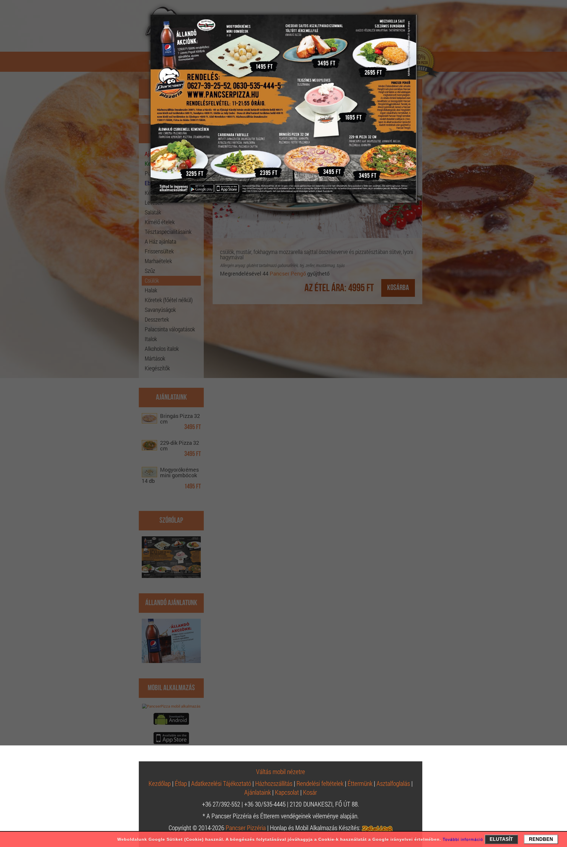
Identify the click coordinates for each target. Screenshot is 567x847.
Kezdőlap (160, 783)
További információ (463, 839)
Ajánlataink (257, 792)
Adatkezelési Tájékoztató (221, 783)
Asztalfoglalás (393, 783)
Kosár (310, 792)
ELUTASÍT (501, 839)
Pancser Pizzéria (246, 827)
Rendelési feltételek (319, 783)
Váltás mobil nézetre (280, 771)
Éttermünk (360, 783)
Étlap (181, 783)
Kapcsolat (287, 792)
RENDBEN (541, 839)
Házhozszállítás (273, 783)
